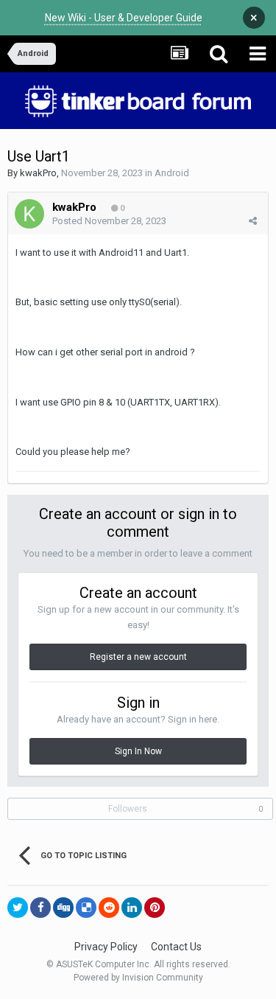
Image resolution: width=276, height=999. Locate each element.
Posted (109, 220)
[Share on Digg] (63, 907)
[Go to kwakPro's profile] (29, 214)
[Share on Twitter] (17, 907)
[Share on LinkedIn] (131, 907)
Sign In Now (138, 751)
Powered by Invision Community (138, 977)
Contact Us (176, 947)
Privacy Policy (106, 947)
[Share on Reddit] (109, 907)
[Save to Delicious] (86, 907)
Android (172, 172)
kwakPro (38, 172)
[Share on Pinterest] (154, 907)
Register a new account (138, 657)
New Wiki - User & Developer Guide (123, 18)
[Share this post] (253, 220)
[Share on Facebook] (40, 907)
